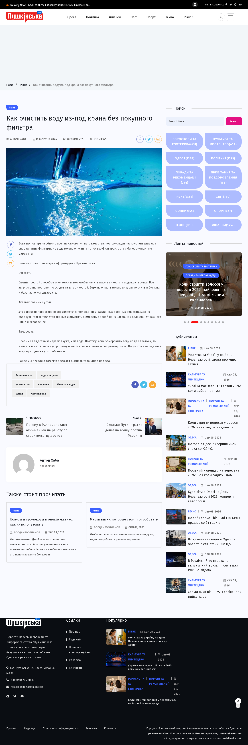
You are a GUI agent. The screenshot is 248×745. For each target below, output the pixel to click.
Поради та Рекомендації (184, 177)
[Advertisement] (124, 55)
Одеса (71, 17)
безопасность (24, 375)
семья (19, 393)
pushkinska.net (231, 738)
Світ (134, 17)
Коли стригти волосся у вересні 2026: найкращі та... (59, 5)
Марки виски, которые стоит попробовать (124, 519)
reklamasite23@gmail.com (27, 686)
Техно (169, 17)
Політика (92, 17)
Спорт (151, 17)
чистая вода (38, 393)
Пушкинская (84, 263)
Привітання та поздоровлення (223, 177)
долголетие (23, 384)
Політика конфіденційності (81, 650)
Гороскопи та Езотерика (184, 141)
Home (9, 85)
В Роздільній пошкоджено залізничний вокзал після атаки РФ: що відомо (213, 565)
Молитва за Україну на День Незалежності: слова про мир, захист (212, 359)
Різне (187, 17)
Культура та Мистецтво (223, 141)
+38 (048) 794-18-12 (22, 680)
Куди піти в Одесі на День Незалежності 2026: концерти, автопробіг (211, 496)
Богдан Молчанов (27, 532)
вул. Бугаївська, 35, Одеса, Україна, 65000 (30, 670)
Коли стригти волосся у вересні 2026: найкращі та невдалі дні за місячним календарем (201, 292)
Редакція (75, 639)
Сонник (184, 210)
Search (234, 121)
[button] (185, 322)
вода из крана (49, 375)
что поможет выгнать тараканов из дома (81, 361)
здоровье (43, 384)
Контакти (75, 668)
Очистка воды (66, 384)
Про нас (74, 631)
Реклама (75, 660)
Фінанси (115, 17)
